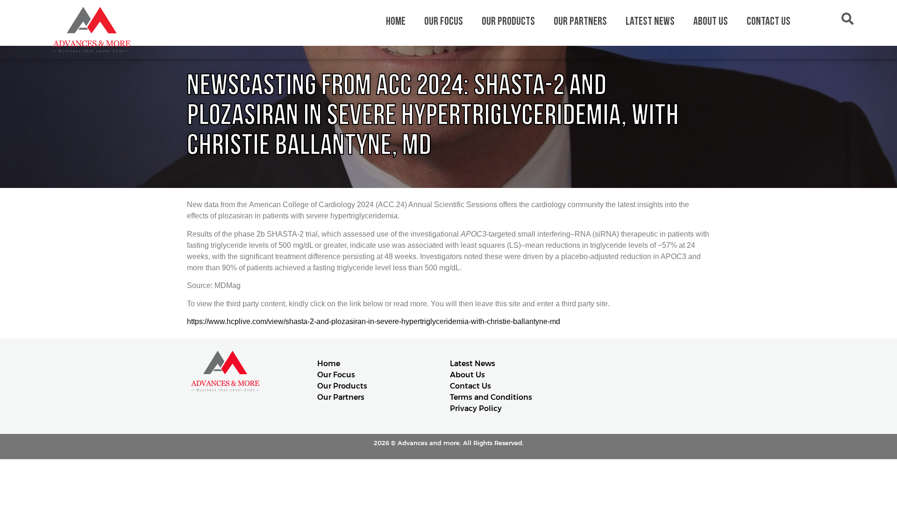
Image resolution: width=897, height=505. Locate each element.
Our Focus (443, 21)
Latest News (650, 21)
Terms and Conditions (491, 397)
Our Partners (580, 21)
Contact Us (768, 21)
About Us (710, 21)
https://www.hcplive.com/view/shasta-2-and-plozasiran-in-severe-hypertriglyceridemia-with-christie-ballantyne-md (373, 321)
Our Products (508, 21)
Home (396, 21)
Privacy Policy (476, 408)
